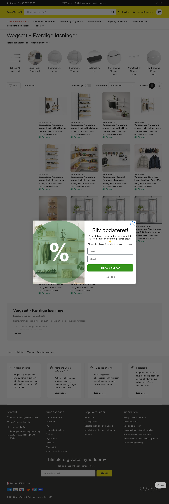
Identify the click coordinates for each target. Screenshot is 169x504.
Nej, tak (110, 276)
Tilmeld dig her (110, 267)
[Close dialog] (132, 224)
